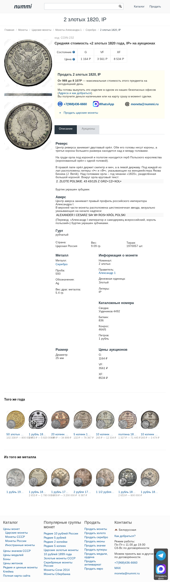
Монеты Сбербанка (57, 574)
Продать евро (93, 568)
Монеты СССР (15, 536)
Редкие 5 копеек (55, 545)
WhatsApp (106, 104)
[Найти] (120, 7)
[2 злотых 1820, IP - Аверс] (28, 126)
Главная (9, 30)
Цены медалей (13, 555)
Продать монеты (95, 529)
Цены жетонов (13, 563)
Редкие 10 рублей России (61, 533)
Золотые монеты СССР (59, 558)
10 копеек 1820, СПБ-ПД (150, 434)
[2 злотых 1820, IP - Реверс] (28, 63)
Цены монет (11, 529)
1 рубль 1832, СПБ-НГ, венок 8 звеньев (38, 492)
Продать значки (95, 545)
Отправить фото (161, 577)
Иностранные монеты (20, 545)
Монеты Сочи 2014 (57, 569)
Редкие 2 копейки (55, 541)
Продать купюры (95, 549)
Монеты (23, 30)
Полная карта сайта (16, 575)
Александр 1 (107, 272)
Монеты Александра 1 (68, 30)
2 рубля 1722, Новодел (83, 492)
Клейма (8, 571)
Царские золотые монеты (61, 550)
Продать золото (95, 533)
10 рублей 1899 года (58, 554)
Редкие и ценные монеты (20, 567)
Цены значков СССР (17, 550)
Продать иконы (94, 541)
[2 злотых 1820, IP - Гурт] (28, 94)
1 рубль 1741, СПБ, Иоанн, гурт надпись (60, 492)
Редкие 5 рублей (55, 537)
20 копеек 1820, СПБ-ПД (60, 434)
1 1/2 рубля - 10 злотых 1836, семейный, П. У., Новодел (105, 492)
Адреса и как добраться (75, 93)
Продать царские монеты (81, 112)
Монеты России (15, 541)
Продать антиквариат (92, 562)
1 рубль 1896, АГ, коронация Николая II (150, 492)
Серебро (91, 30)
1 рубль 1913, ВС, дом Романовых (15, 492)
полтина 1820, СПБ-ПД (127, 434)
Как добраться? (125, 536)
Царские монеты (41, 30)
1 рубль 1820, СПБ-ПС (38, 434)
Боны (6, 559)
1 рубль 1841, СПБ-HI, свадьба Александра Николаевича (127, 492)
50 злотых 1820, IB (15, 434)
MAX (117, 568)
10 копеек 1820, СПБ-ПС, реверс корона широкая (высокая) (105, 434)
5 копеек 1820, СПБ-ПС (83, 434)
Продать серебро (96, 537)
